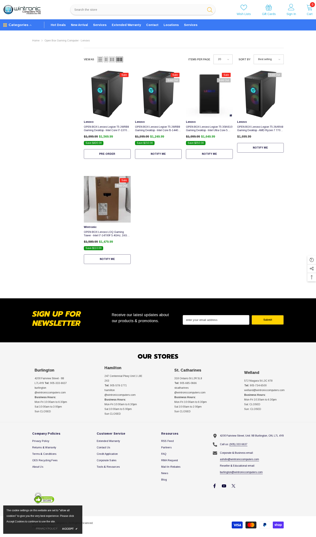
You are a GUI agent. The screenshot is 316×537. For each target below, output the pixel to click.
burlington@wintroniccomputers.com (241, 472)
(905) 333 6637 (238, 444)
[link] (269, 9)
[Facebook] (214, 485)
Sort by (244, 59)
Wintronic (90, 227)
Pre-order (107, 153)
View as (89, 59)
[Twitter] (233, 485)
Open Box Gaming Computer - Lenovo (67, 40)
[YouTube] (224, 485)
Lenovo (89, 121)
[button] (100, 59)
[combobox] (137, 10)
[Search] (143, 10)
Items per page (199, 59)
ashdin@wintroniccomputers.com (239, 459)
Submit (267, 319)
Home (36, 40)
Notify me (158, 153)
